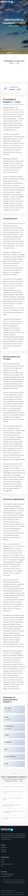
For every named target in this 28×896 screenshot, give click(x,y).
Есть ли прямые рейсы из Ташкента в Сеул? (12, 792)
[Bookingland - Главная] (8, 829)
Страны (3, 862)
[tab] (14, 786)
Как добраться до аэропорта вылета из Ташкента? (12, 811)
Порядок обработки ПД (6, 894)
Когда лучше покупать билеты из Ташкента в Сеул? (11, 805)
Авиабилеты (10, 52)
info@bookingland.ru (8, 874)
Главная (3, 52)
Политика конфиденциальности (8, 890)
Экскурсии (3, 849)
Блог (2, 866)
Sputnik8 (19, 882)
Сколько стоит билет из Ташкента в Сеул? (12, 798)
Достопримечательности (7, 864)
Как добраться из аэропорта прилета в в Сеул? (13, 818)
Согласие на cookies (20, 892)
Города (3, 860)
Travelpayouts (13, 882)
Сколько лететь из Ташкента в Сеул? (13, 786)
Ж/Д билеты (4, 851)
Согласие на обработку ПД (7, 892)
